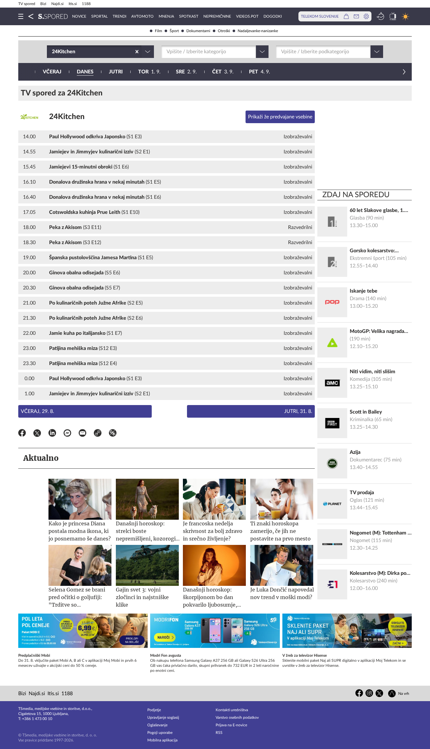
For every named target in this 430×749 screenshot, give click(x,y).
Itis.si (73, 4)
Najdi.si (57, 4)
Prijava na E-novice (231, 725)
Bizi (43, 4)
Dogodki (272, 16)
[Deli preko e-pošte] (82, 434)
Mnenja (166, 16)
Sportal (99, 16)
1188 (86, 4)
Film (158, 31)
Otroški (224, 31)
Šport (174, 31)
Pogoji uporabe (160, 733)
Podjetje (154, 710)
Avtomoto (142, 16)
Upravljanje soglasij (163, 717)
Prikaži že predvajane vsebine (280, 116)
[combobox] (52, 51)
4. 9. (259, 71)
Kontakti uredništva (232, 710)
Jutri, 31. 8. (298, 411)
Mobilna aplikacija (162, 740)
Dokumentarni (198, 31)
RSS (219, 733)
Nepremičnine (217, 16)
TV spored (26, 4)
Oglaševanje (157, 725)
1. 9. (149, 71)
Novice (79, 16)
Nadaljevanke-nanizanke (258, 31)
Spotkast (188, 16)
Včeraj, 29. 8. (37, 411)
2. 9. (186, 71)
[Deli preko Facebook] (22, 434)
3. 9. (223, 71)
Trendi (119, 16)
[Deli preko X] (37, 434)
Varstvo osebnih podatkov (237, 717)
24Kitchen (67, 117)
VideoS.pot (247, 16)
